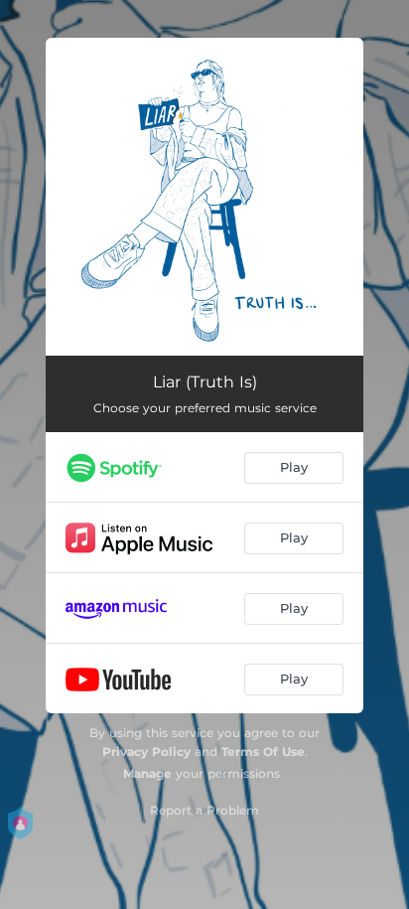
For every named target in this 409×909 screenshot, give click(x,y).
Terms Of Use (263, 751)
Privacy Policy (146, 751)
